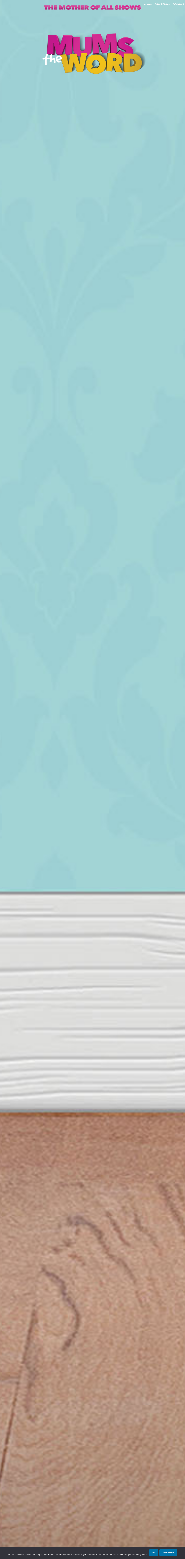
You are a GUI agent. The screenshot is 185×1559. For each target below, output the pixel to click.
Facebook (177, 4)
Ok (153, 1552)
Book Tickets (161, 4)
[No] (181, 1553)
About (147, 4)
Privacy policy (168, 1552)
